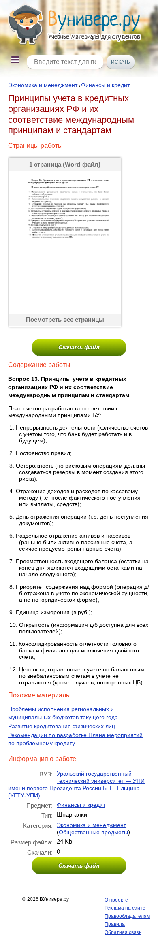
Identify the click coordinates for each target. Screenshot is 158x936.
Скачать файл (79, 347)
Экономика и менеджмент (42, 85)
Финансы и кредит (105, 85)
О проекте (116, 900)
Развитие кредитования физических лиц (61, 726)
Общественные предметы (93, 832)
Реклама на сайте (125, 908)
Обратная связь (123, 932)
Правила (115, 924)
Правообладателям (127, 916)
